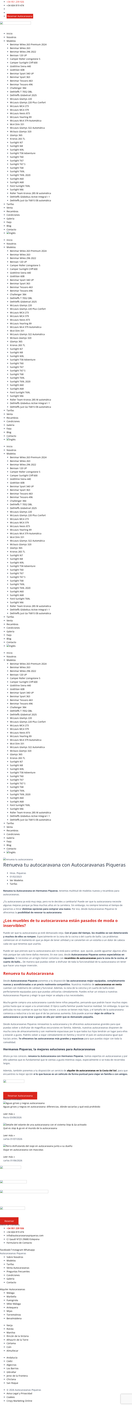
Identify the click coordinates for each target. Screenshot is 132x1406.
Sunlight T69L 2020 (20, 175)
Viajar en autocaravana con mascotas (23, 1149)
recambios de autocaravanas (80, 958)
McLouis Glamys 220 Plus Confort (28, 102)
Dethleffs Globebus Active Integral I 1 (30, 196)
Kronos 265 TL (17, 138)
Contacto (11, 229)
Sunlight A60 (17, 178)
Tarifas (10, 204)
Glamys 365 (16, 135)
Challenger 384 (18, 87)
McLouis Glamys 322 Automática (27, 127)
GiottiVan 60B (17, 69)
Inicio (9, 33)
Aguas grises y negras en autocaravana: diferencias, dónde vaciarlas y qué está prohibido (51, 1106)
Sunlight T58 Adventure (22, 153)
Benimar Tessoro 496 (21, 84)
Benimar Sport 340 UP (22, 73)
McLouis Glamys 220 (21, 98)
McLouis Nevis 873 (20, 113)
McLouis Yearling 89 (21, 117)
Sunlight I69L (17, 149)
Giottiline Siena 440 (20, 66)
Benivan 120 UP (18, 55)
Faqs (9, 222)
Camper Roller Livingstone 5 (25, 58)
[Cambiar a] (69, 233)
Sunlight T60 (17, 156)
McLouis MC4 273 (19, 106)
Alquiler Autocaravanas (12, 1289)
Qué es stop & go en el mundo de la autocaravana (30, 1128)
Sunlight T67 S (17, 164)
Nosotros (11, 37)
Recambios (12, 211)
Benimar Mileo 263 (20, 48)
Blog (9, 225)
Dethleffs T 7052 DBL (21, 91)
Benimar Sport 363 (20, 77)
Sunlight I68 (16, 145)
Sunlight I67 (16, 142)
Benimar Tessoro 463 (21, 80)
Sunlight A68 (17, 182)
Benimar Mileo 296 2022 (23, 51)
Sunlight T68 (17, 167)
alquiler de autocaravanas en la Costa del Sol (92, 1070)
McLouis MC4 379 (19, 109)
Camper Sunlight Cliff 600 (24, 62)
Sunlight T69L (17, 171)
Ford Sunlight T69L (20, 185)
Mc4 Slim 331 (17, 124)
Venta (10, 207)
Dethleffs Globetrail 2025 (23, 95)
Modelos (11, 40)
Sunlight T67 (17, 160)
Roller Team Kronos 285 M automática (30, 193)
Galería (10, 218)
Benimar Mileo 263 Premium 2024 (28, 44)
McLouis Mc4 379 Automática (25, 120)
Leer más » (9, 1113)
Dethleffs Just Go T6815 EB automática (30, 200)
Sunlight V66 (17, 189)
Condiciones (13, 214)
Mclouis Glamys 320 (20, 131)
